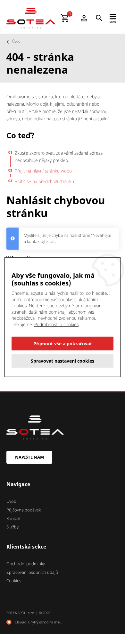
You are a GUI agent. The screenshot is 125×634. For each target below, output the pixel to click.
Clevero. (21, 622)
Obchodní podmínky (25, 563)
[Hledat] (99, 17)
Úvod (16, 41)
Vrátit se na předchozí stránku (44, 181)
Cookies (13, 580)
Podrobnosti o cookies (56, 324)
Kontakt (13, 518)
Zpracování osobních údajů (32, 572)
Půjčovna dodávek (23, 510)
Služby (12, 527)
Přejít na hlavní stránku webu (43, 171)
